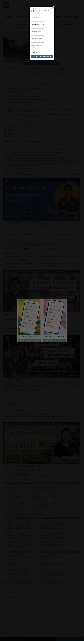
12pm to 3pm (36, 50)
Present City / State (36, 31)
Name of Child (35, 17)
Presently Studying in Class (38, 24)
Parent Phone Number (37, 38)
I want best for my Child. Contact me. (42, 56)
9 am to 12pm (36, 47)
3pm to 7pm (36, 52)
